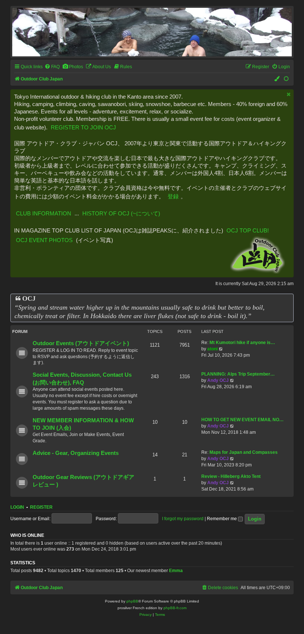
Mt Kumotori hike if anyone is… (242, 342)
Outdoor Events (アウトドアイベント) (81, 343)
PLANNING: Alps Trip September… (238, 374)
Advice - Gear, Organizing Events (76, 453)
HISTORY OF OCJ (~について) (121, 213)
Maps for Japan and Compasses (243, 452)
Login (17, 507)
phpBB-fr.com (174, 608)
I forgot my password (183, 518)
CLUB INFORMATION (43, 213)
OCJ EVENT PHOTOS (44, 240)
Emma (176, 570)
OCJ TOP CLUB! (248, 230)
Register (41, 507)
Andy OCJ (218, 380)
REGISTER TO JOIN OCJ (83, 127)
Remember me (222, 518)
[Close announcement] (288, 94)
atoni (212, 348)
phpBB (132, 601)
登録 (173, 196)
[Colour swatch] (277, 79)
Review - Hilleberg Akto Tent (231, 476)
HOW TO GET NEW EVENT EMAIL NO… (242, 419)
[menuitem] (52, 67)
